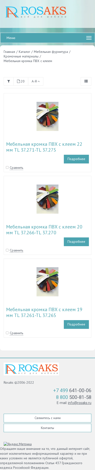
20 (23, 81)
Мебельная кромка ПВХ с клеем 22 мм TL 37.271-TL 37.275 (44, 147)
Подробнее (76, 159)
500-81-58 (73, 397)
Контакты (47, 428)
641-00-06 (72, 390)
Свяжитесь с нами (48, 418)
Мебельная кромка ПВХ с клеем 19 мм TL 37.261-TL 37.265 (44, 312)
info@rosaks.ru (79, 403)
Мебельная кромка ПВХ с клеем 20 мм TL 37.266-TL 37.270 (44, 230)
